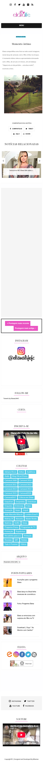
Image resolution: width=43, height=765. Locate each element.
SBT (16, 540)
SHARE (27, 134)
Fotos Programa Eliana (25, 604)
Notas (23, 36)
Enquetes (8, 506)
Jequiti (25, 510)
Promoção (9, 531)
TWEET (30, 129)
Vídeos (23, 544)
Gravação (8, 510)
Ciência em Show (26, 497)
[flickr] (28, 5)
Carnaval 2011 (11, 485)
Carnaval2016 (25, 493)
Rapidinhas (20, 531)
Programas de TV (28, 527)
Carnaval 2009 (11, 480)
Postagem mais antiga (25, 328)
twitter (30, 701)
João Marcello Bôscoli (14, 514)
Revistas (8, 540)
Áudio (7, 476)
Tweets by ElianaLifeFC (11, 398)
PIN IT (17, 134)
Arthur (18, 36)
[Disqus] (21, 228)
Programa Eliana (11, 527)
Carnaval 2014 (25, 489)
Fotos (28, 506)
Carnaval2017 (10, 497)
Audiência (31, 472)
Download (32, 502)
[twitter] (19, 5)
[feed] (32, 5)
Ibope (17, 510)
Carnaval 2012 (25, 485)
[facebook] (15, 5)
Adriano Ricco (10, 472)
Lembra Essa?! (31, 514)
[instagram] (11, 5)
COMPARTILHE (17, 129)
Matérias (8, 523)
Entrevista (19, 506)
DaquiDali (9, 502)
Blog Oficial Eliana (19, 476)
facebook (29, 706)
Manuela (19, 519)
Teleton (24, 540)
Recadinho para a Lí (13, 536)
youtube (16, 706)
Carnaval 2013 (11, 489)
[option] (21, 166)
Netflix (17, 523)
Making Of (9, 519)
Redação (27, 536)
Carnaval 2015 (11, 493)
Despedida (20, 502)
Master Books (31, 519)
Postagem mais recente (19, 323)
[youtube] (24, 5)
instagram (16, 701)
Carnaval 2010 (25, 480)
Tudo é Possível (11, 544)
